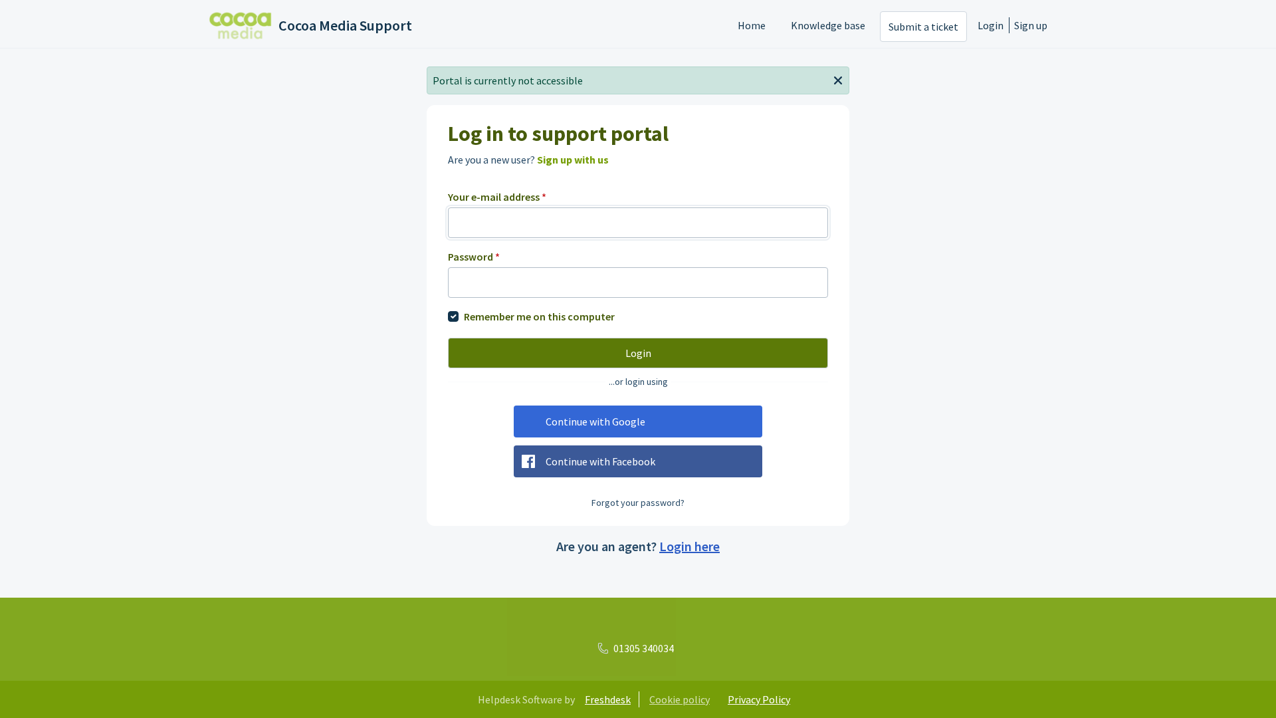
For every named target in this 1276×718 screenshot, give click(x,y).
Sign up (1030, 25)
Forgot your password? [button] (638, 503)
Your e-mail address (497, 196)
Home (752, 25)
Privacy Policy (759, 699)
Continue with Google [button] (595, 421)
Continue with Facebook (600, 461)
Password (474, 256)
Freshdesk (608, 699)
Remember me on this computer (539, 316)
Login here (689, 546)
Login (991, 25)
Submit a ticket (923, 26)
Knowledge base (828, 25)
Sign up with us (573, 159)
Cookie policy (679, 699)
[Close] (838, 79)
